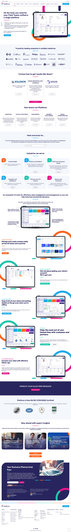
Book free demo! (35, 389)
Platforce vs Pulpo (12, 520)
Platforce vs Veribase (13, 521)
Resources (55, 3)
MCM (2, 516)
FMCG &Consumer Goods (20, 516)
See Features (5, 373)
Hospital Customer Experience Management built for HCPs (26, 517)
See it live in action (45, 283)
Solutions (26, 3)
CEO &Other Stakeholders (37, 519)
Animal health (20, 518)
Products (21, 3)
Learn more (19, 94)
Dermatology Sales (49, 514)
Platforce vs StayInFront (13, 515)
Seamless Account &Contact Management (43, 513)
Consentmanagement (3, 519)
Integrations (48, 3)
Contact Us (3, 1)
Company (6, 1)
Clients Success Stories (51, 509)
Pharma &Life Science (19, 512)
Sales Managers (36, 513)
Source (12, 187)
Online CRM (3, 514)
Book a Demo (7, 35)
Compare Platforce (36, 3)
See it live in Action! (45, 344)
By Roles (35, 510)
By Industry (20, 510)
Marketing (41, 516)
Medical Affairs (42, 518)
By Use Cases (42, 510)
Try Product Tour (4, 524)
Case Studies (42, 3)
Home (15, 3)
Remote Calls (3, 515)
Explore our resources (35, 456)
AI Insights (18, 3)
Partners (52, 3)
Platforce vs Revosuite (13, 514)
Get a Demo (66, 3)
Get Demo (54, 344)
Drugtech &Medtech (19, 514)
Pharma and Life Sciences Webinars (64, 514)
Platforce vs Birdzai (13, 516)
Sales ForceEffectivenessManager (36, 515)
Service (31, 3)
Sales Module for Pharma (5, 523)
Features (3, 509)
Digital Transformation (43, 517)
